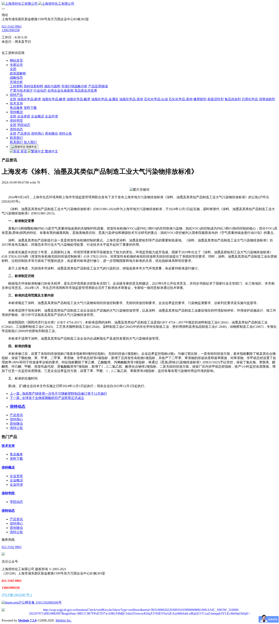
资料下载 (16, 458)
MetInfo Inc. (64, 620)
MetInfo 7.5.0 (27, 620)
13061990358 (11, 30)
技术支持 (8, 445)
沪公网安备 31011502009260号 (40, 602)
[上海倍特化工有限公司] (139, 4)
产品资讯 (16, 415)
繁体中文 (51, 151)
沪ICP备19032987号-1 (17, 595)
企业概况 (16, 480)
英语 (24, 151)
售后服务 (16, 454)
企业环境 (16, 484)
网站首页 (16, 60)
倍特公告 (16, 428)
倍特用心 (16, 419)
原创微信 (16, 423)
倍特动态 (8, 510)
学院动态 (16, 501)
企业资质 (16, 476)
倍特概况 (8, 467)
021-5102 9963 (11, 26)
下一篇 (47, 398)
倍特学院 (8, 493)
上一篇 (58, 393)
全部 (13, 69)
